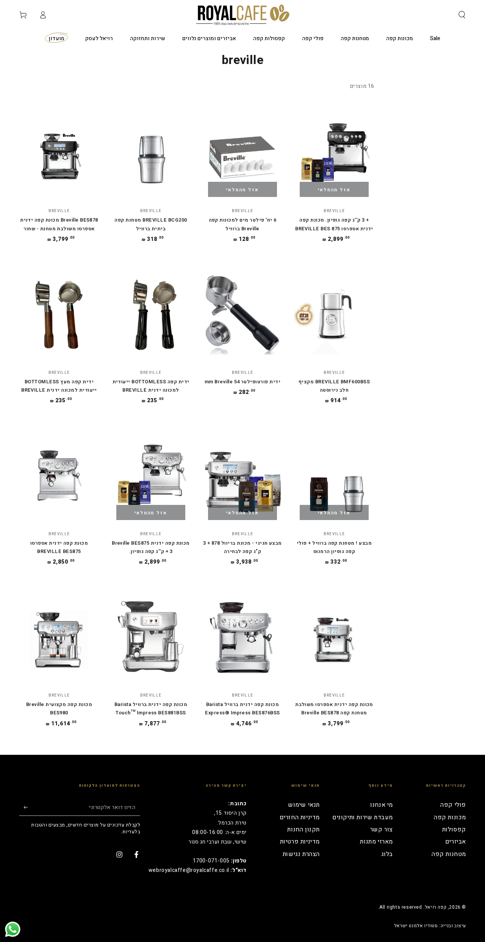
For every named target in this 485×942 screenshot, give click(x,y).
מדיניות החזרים (300, 817)
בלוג (387, 854)
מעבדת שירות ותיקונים (362, 817)
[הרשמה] (23, 807)
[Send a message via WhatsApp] (13, 929)
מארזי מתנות (376, 841)
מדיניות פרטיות (300, 841)
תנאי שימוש (304, 804)
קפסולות (454, 829)
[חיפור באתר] (462, 14)
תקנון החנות (303, 829)
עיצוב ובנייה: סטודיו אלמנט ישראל (430, 926)
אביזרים (455, 841)
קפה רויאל (435, 907)
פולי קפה (453, 804)
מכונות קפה (450, 817)
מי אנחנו (381, 804)
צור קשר (381, 829)
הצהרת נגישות (301, 854)
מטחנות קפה (449, 854)
